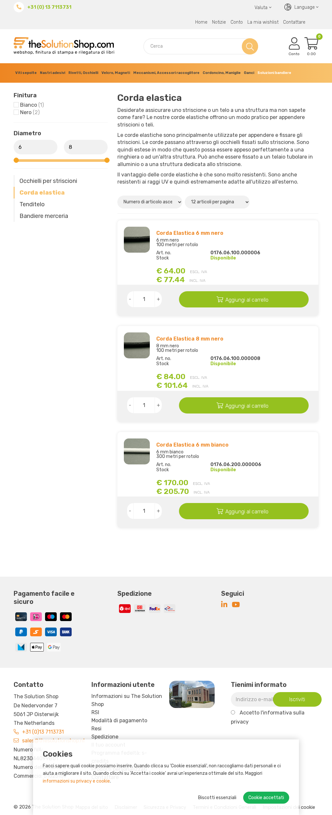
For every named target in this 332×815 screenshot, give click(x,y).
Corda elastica (42, 192)
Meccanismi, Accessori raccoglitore (166, 73)
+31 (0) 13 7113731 (49, 7)
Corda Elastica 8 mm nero (189, 339)
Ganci (249, 73)
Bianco (32, 105)
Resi (96, 728)
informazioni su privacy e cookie (76, 781)
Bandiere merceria (43, 216)
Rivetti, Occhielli (83, 73)
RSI (95, 712)
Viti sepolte (26, 73)
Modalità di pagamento (119, 720)
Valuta (261, 7)
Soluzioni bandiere (274, 73)
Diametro (27, 133)
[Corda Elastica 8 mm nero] (137, 345)
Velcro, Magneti (115, 73)
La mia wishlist (263, 22)
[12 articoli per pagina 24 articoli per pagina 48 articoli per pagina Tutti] (218, 201)
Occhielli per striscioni (48, 181)
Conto (237, 22)
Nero (30, 112)
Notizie (219, 22)
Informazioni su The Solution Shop (126, 700)
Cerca (248, 46)
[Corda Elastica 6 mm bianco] (137, 451)
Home (201, 22)
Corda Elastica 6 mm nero (189, 233)
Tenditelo (32, 204)
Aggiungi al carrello (246, 300)
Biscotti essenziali (217, 797)
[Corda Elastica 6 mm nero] (137, 240)
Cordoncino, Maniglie (222, 73)
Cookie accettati (266, 797)
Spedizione (104, 737)
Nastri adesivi (52, 73)
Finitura (25, 95)
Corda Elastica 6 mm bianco (192, 445)
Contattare (294, 22)
